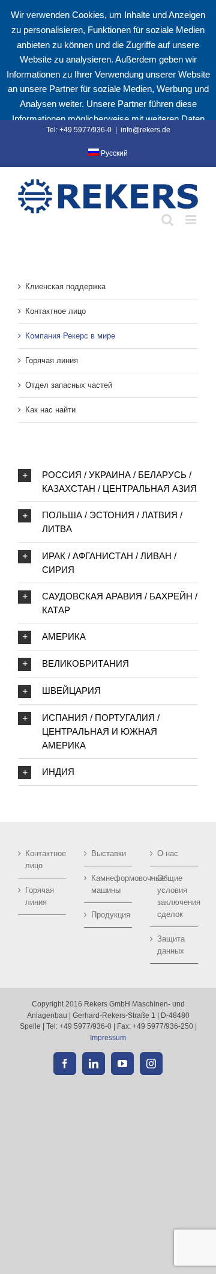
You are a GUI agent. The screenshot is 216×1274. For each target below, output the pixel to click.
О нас (167, 853)
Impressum (108, 1038)
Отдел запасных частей (68, 385)
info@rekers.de (145, 130)
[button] (108, 481)
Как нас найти (50, 409)
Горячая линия (51, 360)
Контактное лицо (55, 311)
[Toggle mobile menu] (191, 219)
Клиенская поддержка (65, 286)
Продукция (108, 914)
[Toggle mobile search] (167, 219)
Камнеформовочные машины (108, 884)
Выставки (108, 853)
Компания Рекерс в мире (70, 335)
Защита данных (171, 944)
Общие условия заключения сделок (174, 896)
